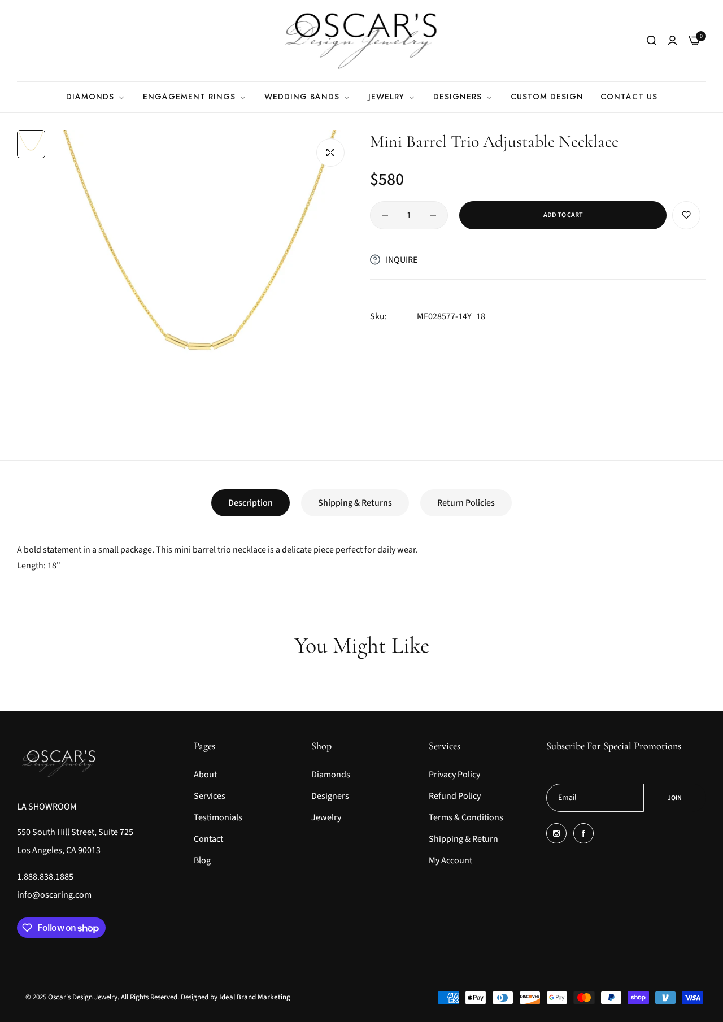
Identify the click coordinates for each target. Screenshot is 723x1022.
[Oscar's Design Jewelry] (361, 40)
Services (209, 796)
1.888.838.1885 (45, 877)
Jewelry (326, 817)
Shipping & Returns (355, 503)
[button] (686, 215)
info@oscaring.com (54, 895)
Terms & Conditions (466, 817)
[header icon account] (672, 41)
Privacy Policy (454, 774)
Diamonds (330, 774)
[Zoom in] (330, 152)
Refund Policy (455, 796)
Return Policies (466, 503)
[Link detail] (556, 833)
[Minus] (385, 215)
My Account (450, 860)
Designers (330, 796)
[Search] (651, 41)
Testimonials (218, 817)
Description (250, 503)
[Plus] (433, 215)
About (205, 774)
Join (675, 798)
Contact (208, 839)
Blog (202, 860)
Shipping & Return (463, 839)
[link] (96, 97)
